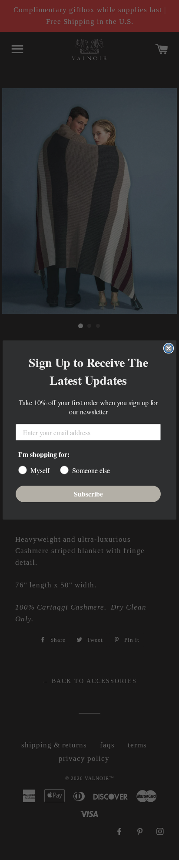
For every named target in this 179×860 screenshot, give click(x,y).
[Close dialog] (168, 348)
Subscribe (88, 494)
